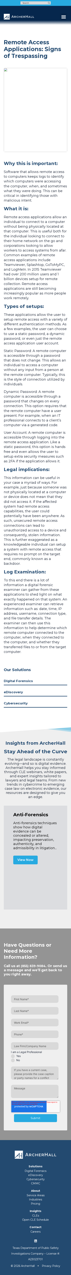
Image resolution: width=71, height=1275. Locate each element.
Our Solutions (17, 669)
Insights (35, 1211)
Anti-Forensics (30, 814)
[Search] (49, 3)
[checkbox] (35, 1058)
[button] (63, 16)
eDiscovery (13, 692)
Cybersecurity (16, 703)
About (35, 1190)
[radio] (35, 1056)
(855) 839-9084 (33, 966)
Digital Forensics (18, 681)
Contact (35, 1227)
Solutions (35, 1166)
